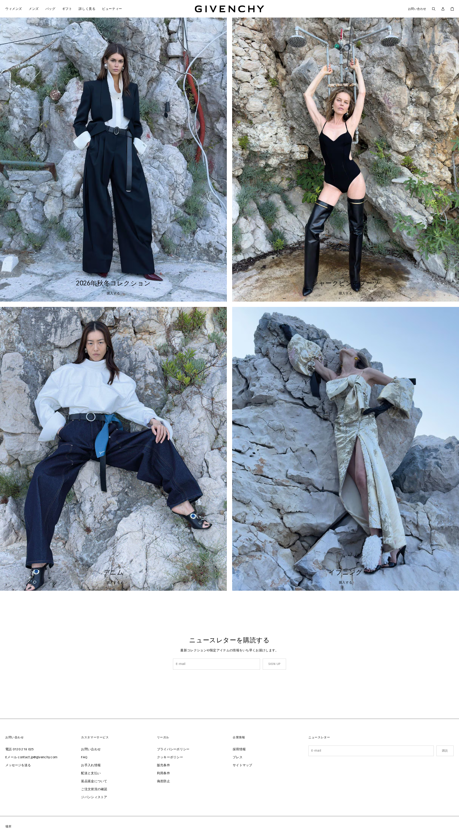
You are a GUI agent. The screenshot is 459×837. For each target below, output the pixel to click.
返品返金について (94, 781)
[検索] (433, 9)
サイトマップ (242, 765)
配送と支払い (91, 773)
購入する (113, 293)
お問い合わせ (417, 8)
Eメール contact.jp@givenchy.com (31, 757)
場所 (8, 826)
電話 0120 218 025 (19, 749)
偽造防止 (163, 781)
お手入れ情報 (91, 765)
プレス (238, 757)
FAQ (84, 757)
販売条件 (163, 765)
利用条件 (163, 773)
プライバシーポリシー (173, 749)
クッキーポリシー (170, 757)
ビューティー (110, 9)
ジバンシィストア (94, 797)
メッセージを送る (18, 765)
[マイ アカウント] (443, 9)
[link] (452, 9)
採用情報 (239, 749)
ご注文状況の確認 (94, 789)
